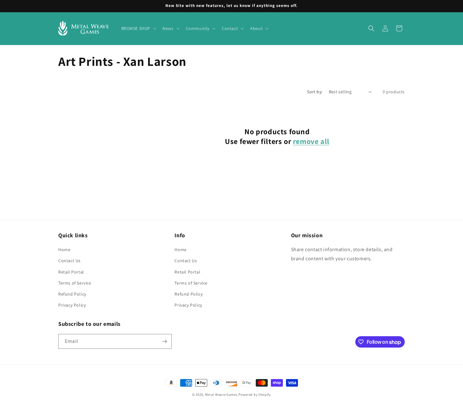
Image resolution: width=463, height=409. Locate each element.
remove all (311, 141)
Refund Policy (72, 294)
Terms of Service (74, 283)
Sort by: (314, 92)
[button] (138, 28)
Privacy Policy (72, 305)
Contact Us (69, 260)
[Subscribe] (164, 341)
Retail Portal (71, 272)
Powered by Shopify (254, 394)
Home (64, 249)
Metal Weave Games (221, 394)
